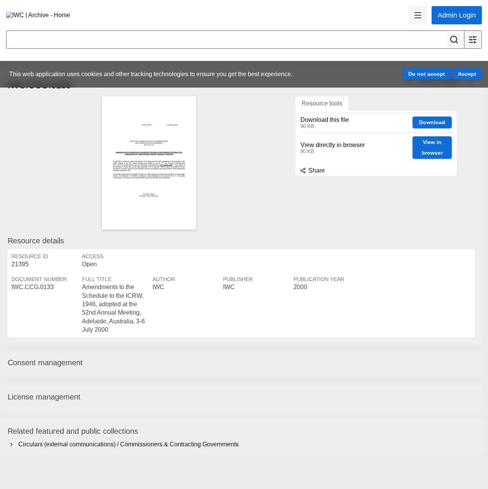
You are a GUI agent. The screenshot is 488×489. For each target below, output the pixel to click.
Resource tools (322, 103)
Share (316, 170)
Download (432, 122)
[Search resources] (454, 39)
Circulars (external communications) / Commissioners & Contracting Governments (127, 444)
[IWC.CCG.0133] (149, 163)
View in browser (432, 147)
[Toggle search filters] (473, 39)
